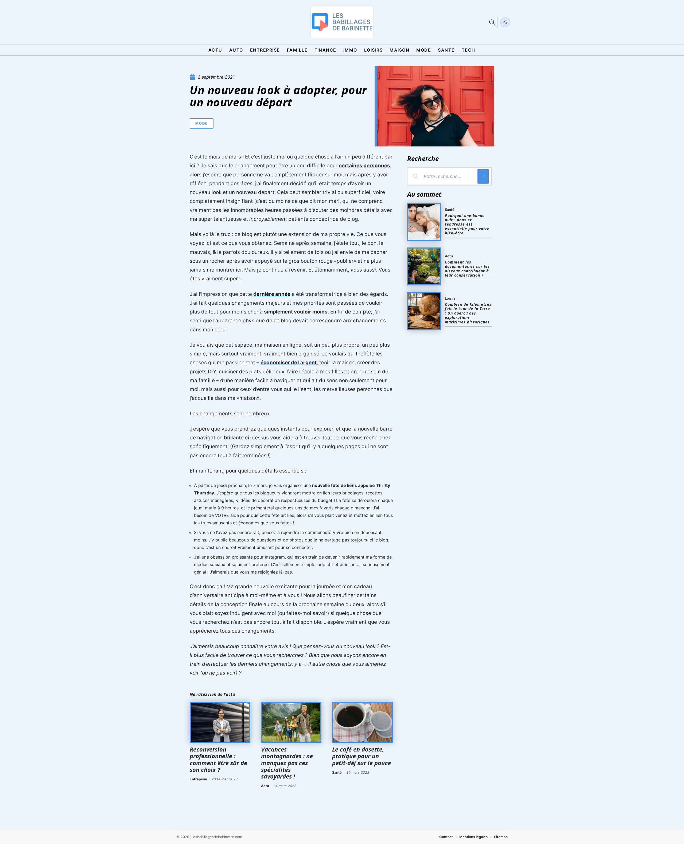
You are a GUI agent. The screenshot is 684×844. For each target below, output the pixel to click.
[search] (492, 22)
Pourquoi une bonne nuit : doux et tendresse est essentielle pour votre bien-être (467, 224)
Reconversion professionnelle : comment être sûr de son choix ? (218, 759)
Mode (201, 123)
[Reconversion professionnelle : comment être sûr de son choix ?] (220, 722)
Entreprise (198, 779)
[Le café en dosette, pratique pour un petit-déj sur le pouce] (362, 722)
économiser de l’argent (289, 362)
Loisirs (450, 298)
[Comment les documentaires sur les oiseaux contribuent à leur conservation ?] (424, 266)
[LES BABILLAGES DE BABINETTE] (342, 22)
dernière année (271, 294)
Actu (265, 786)
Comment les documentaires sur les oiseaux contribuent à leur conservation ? (467, 269)
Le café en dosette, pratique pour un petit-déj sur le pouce (361, 755)
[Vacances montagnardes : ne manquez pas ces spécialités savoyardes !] (291, 722)
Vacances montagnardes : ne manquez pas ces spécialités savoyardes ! (287, 762)
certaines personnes (364, 165)
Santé (337, 772)
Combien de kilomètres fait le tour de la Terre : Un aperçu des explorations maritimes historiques (468, 313)
